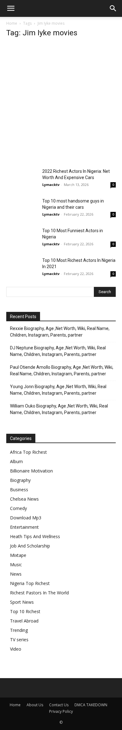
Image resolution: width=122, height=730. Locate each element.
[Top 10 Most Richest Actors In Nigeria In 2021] (22, 268)
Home (11, 23)
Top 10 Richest (25, 611)
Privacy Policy (61, 711)
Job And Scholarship (30, 546)
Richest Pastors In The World (39, 593)
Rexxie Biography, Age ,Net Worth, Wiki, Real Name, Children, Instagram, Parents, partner (59, 332)
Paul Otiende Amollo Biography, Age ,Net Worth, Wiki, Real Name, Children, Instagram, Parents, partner (61, 370)
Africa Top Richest (28, 452)
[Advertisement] (61, 105)
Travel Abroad (24, 621)
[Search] (113, 8)
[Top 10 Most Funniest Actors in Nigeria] (22, 238)
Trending (19, 630)
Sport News (22, 602)
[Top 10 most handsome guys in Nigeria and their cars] (22, 208)
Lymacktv (50, 184)
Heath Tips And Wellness (35, 536)
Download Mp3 (25, 518)
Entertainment (24, 527)
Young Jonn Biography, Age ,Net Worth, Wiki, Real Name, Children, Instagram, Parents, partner (58, 390)
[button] (11, 8)
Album (16, 461)
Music (16, 565)
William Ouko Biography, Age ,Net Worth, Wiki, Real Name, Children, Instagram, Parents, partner (59, 409)
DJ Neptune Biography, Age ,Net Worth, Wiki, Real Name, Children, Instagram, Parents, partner (58, 351)
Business (19, 489)
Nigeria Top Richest (30, 583)
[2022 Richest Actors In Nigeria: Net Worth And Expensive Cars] (22, 179)
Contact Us (59, 705)
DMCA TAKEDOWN (90, 705)
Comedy (18, 508)
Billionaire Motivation (31, 471)
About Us (35, 705)
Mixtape (18, 555)
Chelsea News (24, 499)
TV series (19, 639)
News (16, 574)
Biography (20, 480)
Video (15, 649)
